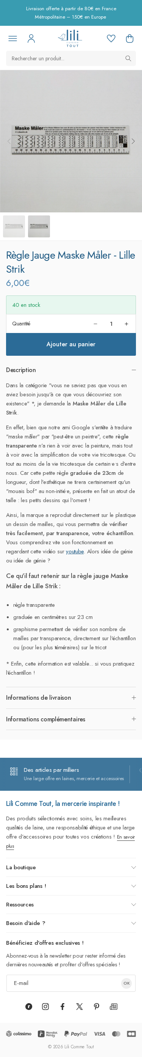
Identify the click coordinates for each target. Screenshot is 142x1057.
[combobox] (71, 58)
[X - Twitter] (79, 1006)
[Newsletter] (113, 1006)
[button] (129, 38)
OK (126, 983)
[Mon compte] (31, 38)
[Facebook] (62, 1006)
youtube (75, 551)
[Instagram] (45, 1006)
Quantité (21, 323)
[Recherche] (128, 58)
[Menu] (12, 38)
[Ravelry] (29, 1006)
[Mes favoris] (111, 38)
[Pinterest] (96, 1006)
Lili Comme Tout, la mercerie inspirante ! (63, 804)
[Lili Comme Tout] (70, 38)
